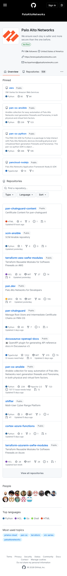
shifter (9, 401)
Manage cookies (38, 559)
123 (32, 122)
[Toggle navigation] (5, 5)
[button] (61, 71)
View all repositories (32, 473)
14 (24, 171)
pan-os (24, 535)
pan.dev (10, 286)
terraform (35, 535)
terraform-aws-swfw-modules (24, 257)
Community (48, 556)
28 (19, 462)
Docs (58, 556)
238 (22, 122)
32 (19, 274)
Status (37, 556)
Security (28, 556)
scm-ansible (13, 233)
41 (10, 302)
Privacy (18, 556)
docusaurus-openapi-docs (22, 338)
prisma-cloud (10, 535)
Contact (24, 559)
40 (22, 327)
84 (30, 96)
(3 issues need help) (14, 358)
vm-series (48, 535)
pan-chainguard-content (20, 208)
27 (38, 274)
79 (57, 355)
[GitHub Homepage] (24, 567)
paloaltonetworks (12, 539)
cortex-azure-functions (20, 426)
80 (21, 96)
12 (38, 389)
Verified (26, 44)
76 (20, 299)
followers (31, 51)
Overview (13, 71)
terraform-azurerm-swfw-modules (26, 445)
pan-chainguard (15, 310)
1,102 (26, 355)
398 (22, 151)
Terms (9, 556)
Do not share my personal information (33, 562)
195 (32, 151)
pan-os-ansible (14, 366)
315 (47, 355)
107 (11, 389)
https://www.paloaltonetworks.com (40, 57)
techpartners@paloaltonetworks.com (41, 62)
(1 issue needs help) (22, 389)
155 (49, 299)
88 (39, 299)
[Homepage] (33, 5)
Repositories (35, 71)
